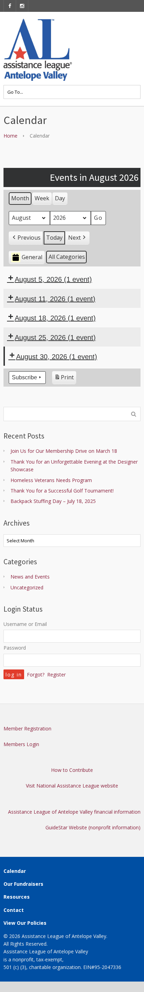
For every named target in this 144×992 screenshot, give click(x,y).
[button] (26, 238)
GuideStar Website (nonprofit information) (93, 827)
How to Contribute (72, 770)
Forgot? (35, 674)
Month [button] (20, 198)
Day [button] (60, 198)
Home (10, 135)
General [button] (32, 257)
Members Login (21, 744)
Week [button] (42, 198)
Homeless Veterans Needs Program (51, 480)
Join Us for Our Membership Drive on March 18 (63, 451)
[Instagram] (22, 6)
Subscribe (24, 377)
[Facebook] (9, 6)
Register (56, 674)
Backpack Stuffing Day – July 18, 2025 (53, 501)
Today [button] (54, 237)
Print (64, 378)
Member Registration (27, 728)
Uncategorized (26, 587)
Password (14, 647)
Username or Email (25, 624)
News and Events (30, 576)
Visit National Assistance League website (72, 785)
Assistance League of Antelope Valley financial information (74, 811)
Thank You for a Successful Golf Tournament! (62, 490)
